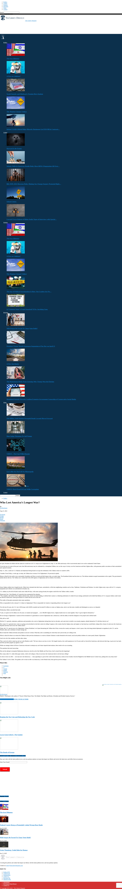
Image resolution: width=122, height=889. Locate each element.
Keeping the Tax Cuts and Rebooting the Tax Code (17, 717)
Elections (5, 6)
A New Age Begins (13, 364)
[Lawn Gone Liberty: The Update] (9, 731)
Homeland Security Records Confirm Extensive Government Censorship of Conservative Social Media (41, 399)
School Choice (12, 201)
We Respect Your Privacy (10, 884)
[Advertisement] (30, 27)
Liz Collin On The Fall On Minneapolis (20, 471)
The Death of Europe (7, 752)
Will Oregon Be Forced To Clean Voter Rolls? (22, 328)
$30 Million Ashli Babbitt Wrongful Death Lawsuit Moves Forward (30, 418)
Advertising (6, 882)
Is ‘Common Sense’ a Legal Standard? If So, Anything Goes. (27, 309)
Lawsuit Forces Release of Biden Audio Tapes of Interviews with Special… (32, 219)
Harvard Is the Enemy (14, 148)
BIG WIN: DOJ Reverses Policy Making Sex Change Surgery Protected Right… (34, 184)
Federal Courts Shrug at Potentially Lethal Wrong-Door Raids (21, 825)
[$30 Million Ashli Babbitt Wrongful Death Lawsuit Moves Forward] (16, 415)
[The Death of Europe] (9, 749)
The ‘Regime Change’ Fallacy (17, 112)
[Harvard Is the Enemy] (16, 145)
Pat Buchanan (3, 508)
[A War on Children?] (16, 73)
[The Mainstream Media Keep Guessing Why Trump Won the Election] (16, 378)
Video (4, 8)
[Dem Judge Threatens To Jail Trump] (16, 433)
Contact (5, 9)
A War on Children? (14, 76)
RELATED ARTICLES (7, 699)
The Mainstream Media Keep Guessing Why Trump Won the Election (30, 382)
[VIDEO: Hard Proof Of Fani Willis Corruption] (18, 486)
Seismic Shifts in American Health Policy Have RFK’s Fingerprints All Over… (33, 166)
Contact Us (6, 885)
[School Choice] (16, 198)
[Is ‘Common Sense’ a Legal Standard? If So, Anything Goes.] (16, 306)
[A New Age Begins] (16, 360)
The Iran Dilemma (13, 58)
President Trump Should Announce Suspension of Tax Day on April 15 (31, 346)
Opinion (5, 5)
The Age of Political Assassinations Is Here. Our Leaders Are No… (29, 291)
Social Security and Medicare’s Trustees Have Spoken (25, 94)
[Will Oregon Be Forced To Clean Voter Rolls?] (16, 325)
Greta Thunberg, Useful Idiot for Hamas (14, 850)
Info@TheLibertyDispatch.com (14, 865)
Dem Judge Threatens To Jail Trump (19, 436)
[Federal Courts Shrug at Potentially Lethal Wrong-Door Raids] (4, 821)
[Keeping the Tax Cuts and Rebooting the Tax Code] (9, 714)
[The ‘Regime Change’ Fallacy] (16, 108)
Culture (5, 3)
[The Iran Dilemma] (16, 55)
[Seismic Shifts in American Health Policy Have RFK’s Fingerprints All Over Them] (16, 163)
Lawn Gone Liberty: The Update (11, 735)
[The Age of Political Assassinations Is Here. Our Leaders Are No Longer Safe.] (16, 288)
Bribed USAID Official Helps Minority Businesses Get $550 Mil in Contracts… (33, 129)
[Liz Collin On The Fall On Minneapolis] (16, 468)
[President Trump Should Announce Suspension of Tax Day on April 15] (16, 343)
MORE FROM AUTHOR (21, 699)
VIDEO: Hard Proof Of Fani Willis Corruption (23, 489)
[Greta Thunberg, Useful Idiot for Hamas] (4, 847)
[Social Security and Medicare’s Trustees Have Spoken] (16, 90)
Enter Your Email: (4, 762)
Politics (5, 2)
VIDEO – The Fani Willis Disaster (18, 454)
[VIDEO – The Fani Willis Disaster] (16, 450)
